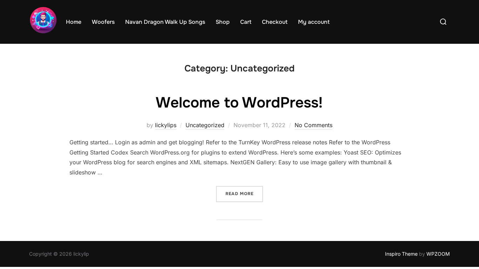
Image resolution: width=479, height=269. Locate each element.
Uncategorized (204, 125)
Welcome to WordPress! (239, 102)
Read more (244, 193)
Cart (245, 22)
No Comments (313, 125)
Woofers (103, 22)
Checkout (275, 22)
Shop (223, 22)
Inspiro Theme (401, 254)
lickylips (165, 125)
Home (73, 22)
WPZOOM (438, 254)
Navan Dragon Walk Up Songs (165, 22)
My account (314, 22)
